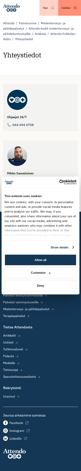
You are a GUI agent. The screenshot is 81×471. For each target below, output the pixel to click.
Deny (40, 285)
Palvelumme (28, 23)
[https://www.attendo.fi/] (11, 8)
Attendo (9, 23)
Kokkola (40, 34)
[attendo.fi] (14, 454)
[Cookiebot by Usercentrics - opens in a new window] (59, 182)
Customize (38, 272)
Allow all (40, 259)
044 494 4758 (23, 125)
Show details (59, 247)
